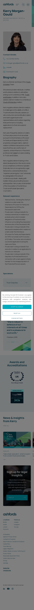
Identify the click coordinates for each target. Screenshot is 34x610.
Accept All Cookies (17, 307)
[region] (17, 306)
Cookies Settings (16, 318)
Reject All (17, 313)
